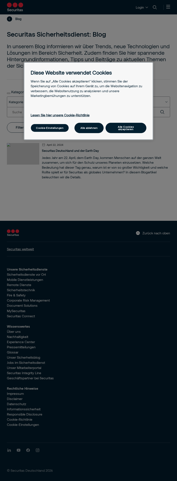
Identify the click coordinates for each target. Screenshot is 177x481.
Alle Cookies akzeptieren (126, 127)
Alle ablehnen (89, 127)
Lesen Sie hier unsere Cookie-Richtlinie (60, 115)
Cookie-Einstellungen (49, 127)
